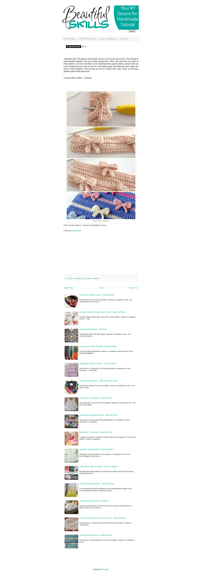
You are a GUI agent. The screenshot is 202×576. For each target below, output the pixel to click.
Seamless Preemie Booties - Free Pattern (98, 415)
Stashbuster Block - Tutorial (93, 329)
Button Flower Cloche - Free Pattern (97, 295)
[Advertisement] (96, 86)
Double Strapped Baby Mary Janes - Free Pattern (102, 312)
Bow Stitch (76, 231)
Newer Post (69, 288)
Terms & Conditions (108, 39)
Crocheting (77, 278)
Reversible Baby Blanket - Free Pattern (97, 364)
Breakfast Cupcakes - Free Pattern (95, 432)
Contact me (124, 39)
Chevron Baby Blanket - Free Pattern (96, 484)
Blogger (106, 569)
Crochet (69, 278)
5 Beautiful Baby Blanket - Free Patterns (98, 467)
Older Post (133, 288)
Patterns (89, 278)
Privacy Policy (69, 39)
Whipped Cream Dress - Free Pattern (96, 450)
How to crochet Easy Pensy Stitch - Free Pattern (102, 518)
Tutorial (96, 278)
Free (83, 278)
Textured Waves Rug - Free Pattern (95, 535)
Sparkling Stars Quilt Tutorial (93, 501)
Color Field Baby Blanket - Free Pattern (98, 347)
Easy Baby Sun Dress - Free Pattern (95, 398)
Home (101, 288)
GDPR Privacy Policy (87, 39)
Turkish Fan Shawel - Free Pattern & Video (98, 381)
